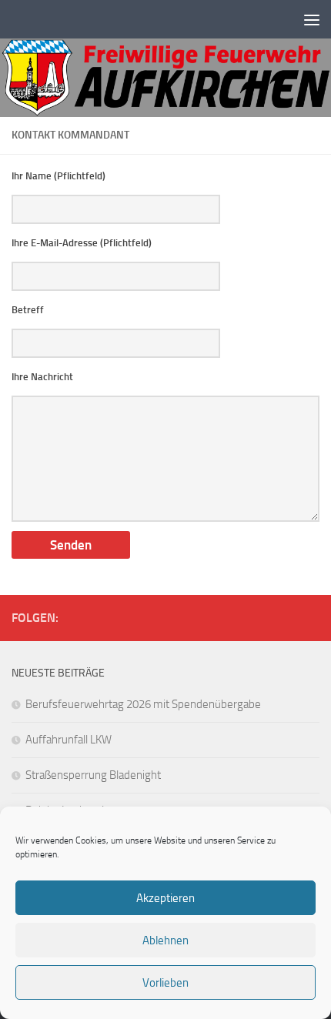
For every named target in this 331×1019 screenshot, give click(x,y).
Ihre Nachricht (42, 377)
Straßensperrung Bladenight (93, 775)
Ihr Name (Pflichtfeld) (58, 176)
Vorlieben (165, 983)
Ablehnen (165, 940)
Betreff (28, 310)
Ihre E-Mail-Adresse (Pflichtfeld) (82, 243)
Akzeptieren (165, 898)
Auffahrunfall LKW (68, 740)
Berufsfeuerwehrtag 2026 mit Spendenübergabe (143, 704)
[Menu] (312, 19)
